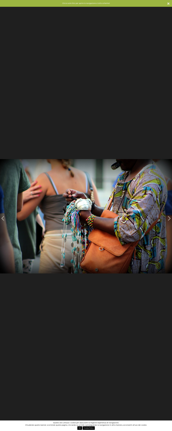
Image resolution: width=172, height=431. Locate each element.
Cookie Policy (88, 428)
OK (80, 428)
